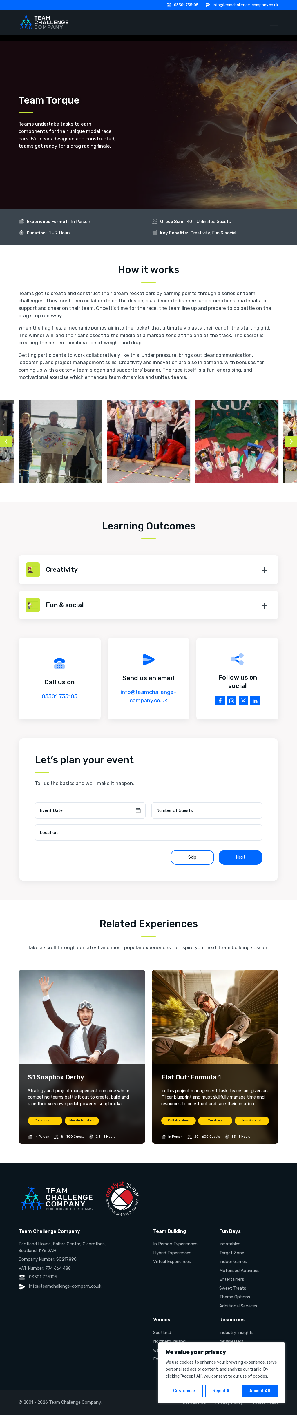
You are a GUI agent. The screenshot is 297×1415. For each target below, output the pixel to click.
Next (240, 857)
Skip (192, 857)
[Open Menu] (274, 22)
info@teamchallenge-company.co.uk (245, 5)
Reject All (222, 1390)
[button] (148, 569)
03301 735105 (186, 5)
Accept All (259, 1390)
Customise (184, 1390)
